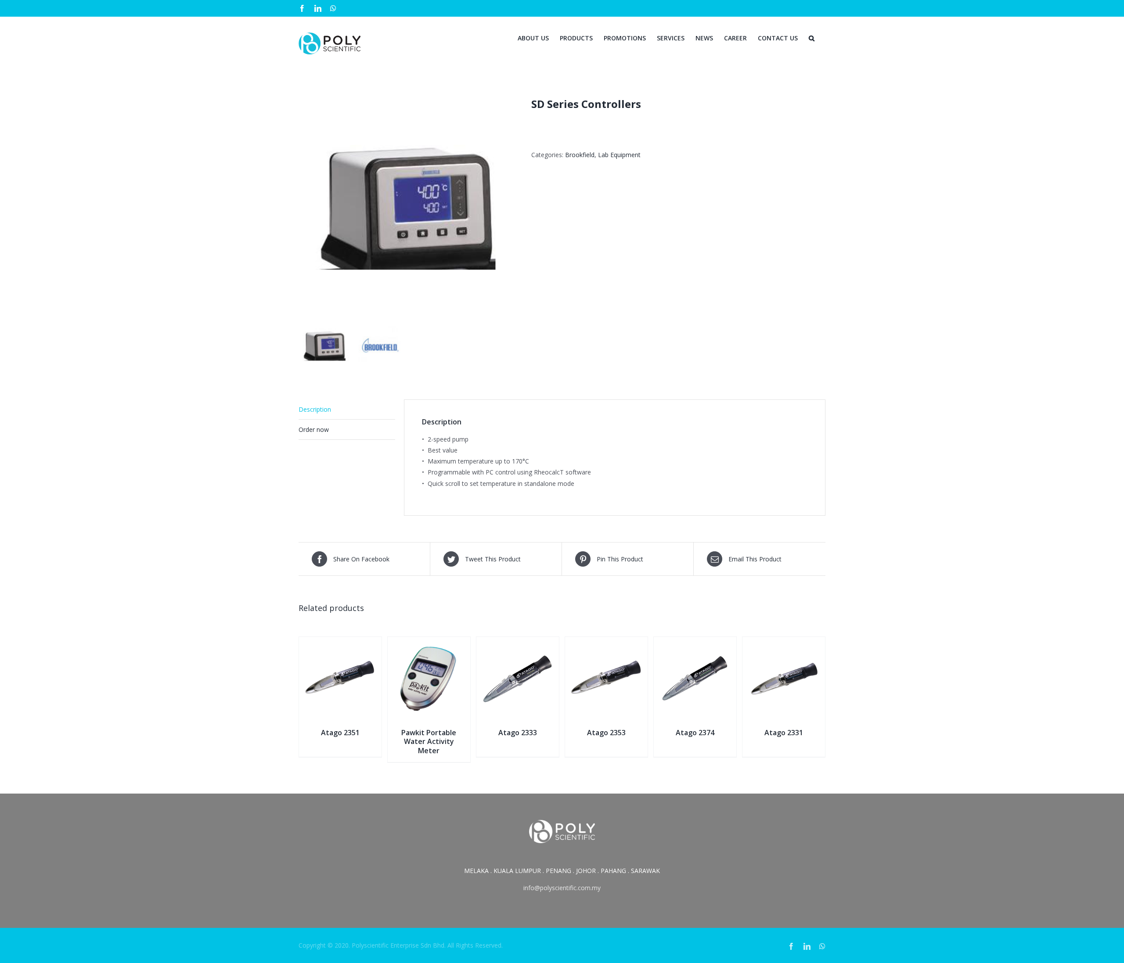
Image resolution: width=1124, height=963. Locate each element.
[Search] (811, 37)
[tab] (347, 409)
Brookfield (579, 155)
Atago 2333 (517, 732)
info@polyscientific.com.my (562, 888)
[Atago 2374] (695, 642)
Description (315, 409)
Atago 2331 (783, 732)
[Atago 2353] (606, 642)
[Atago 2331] (783, 642)
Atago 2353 (606, 732)
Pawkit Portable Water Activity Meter (428, 742)
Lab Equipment (619, 155)
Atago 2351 (340, 732)
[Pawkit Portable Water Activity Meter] (429, 642)
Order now (314, 429)
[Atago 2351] (340, 642)
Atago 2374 (695, 732)
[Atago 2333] (517, 642)
